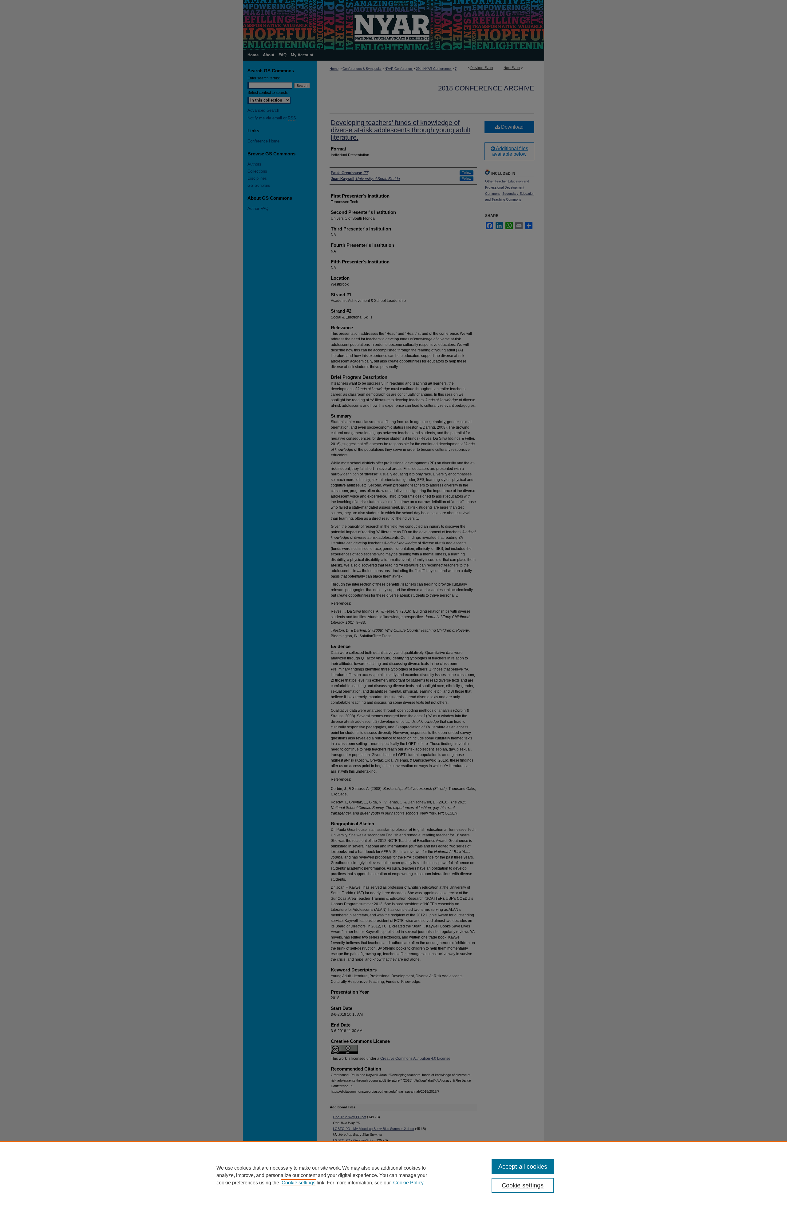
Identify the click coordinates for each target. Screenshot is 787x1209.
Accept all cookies (522, 1166)
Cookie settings (298, 1182)
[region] (393, 1175)
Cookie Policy (408, 1182)
